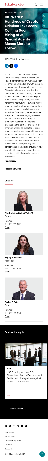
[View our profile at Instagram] (18, 426)
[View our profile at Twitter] (10, 426)
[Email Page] (44, 20)
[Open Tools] (44, 25)
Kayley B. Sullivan (13, 258)
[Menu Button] (41, 4)
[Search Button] (36, 4)
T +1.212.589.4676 (13, 313)
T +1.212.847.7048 (13, 269)
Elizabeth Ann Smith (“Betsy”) (19, 213)
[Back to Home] (14, 4)
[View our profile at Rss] (26, 426)
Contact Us (9, 449)
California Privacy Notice (13, 440)
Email (7, 227)
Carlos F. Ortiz (11, 302)
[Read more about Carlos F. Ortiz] (24, 289)
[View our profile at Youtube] (22, 426)
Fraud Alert (8, 445)
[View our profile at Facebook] (14, 426)
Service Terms (9, 436)
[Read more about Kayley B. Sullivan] (24, 244)
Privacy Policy (9, 432)
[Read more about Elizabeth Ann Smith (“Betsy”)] (24, 200)
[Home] (44, 15)
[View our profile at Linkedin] (6, 426)
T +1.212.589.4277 (13, 224)
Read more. (10, 161)
